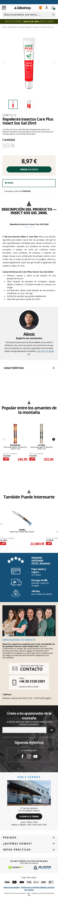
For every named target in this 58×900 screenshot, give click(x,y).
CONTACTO (31, 669)
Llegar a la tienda (29, 816)
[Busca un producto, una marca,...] (53, 14)
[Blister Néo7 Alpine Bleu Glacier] (22, 518)
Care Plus (9, 115)
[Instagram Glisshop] (29, 756)
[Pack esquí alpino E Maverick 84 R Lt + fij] (41, 434)
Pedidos (10, 837)
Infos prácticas (17, 849)
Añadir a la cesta (29, 169)
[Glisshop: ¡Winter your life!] (22, 8)
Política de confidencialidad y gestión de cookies (37, 888)
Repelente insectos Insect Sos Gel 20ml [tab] (29, 224)
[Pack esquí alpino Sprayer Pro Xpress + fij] (15, 434)
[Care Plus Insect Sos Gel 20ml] (29, 63)
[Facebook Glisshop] (22, 756)
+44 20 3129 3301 (32, 681)
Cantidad (8, 140)
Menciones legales (12, 887)
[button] (29, 368)
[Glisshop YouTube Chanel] (35, 756)
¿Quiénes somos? (17, 843)
